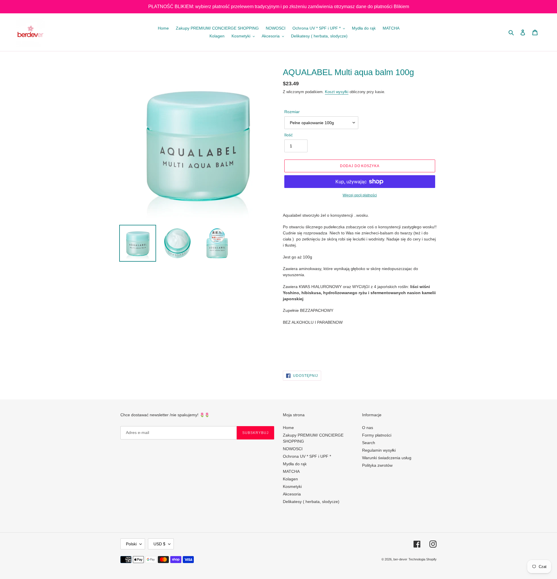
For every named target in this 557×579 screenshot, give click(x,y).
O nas (367, 427)
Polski (131, 544)
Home (288, 427)
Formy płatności (376, 435)
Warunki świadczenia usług (386, 457)
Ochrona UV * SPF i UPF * (307, 456)
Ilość (288, 135)
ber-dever (400, 559)
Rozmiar (292, 111)
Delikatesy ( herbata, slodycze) (311, 501)
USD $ (159, 544)
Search (368, 442)
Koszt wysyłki (336, 92)
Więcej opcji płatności (360, 195)
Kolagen (290, 479)
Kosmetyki (292, 486)
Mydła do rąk (295, 464)
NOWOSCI (293, 448)
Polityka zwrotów (377, 465)
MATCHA (291, 471)
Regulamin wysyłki (379, 450)
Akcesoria (292, 494)
